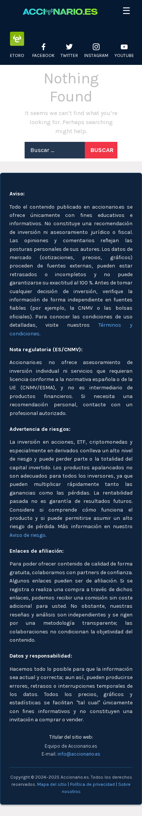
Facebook (43, 55)
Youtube (124, 55)
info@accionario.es (79, 754)
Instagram (96, 55)
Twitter (69, 55)
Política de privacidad (92, 784)
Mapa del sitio (52, 784)
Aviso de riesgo (27, 535)
